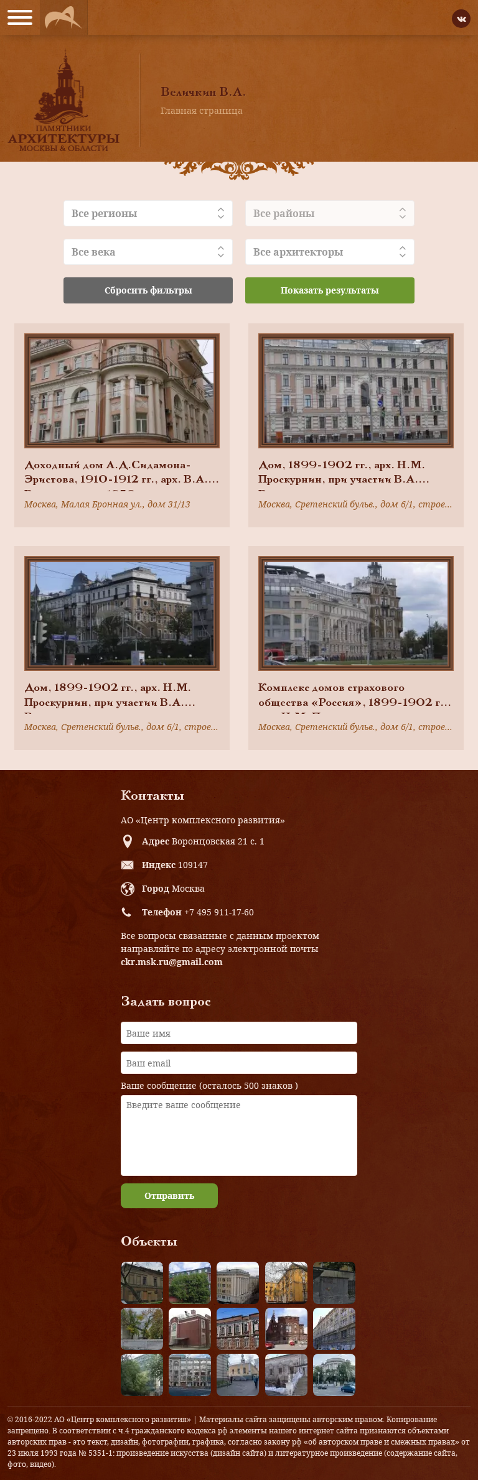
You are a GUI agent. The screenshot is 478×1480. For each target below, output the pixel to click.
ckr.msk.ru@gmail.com (172, 962)
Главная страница (202, 110)
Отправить (169, 1195)
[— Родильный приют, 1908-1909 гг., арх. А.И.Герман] (238, 1329)
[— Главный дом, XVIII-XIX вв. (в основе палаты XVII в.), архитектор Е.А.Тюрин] (142, 1283)
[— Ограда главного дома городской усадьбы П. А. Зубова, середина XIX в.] (334, 1283)
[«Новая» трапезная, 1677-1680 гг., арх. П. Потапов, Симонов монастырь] (286, 1375)
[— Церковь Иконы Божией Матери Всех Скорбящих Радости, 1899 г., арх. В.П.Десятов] (286, 1329)
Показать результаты (330, 290)
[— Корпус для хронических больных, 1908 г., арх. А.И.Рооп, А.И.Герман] (238, 1283)
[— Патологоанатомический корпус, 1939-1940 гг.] (190, 1329)
